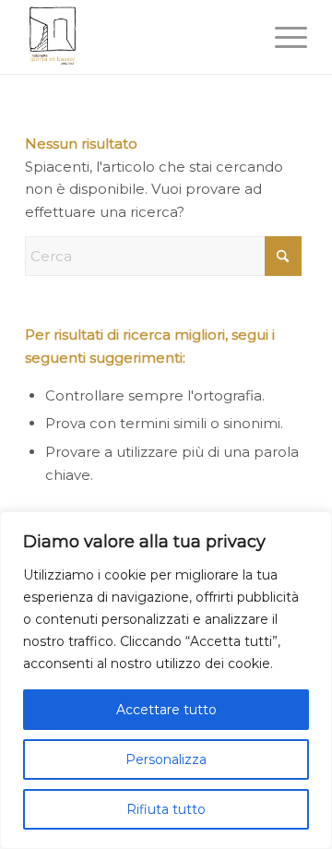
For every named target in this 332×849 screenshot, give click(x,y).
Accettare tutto (166, 709)
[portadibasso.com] (138, 37)
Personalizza (166, 759)
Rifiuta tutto (166, 809)
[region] (166, 680)
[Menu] (281, 37)
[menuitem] (281, 37)
